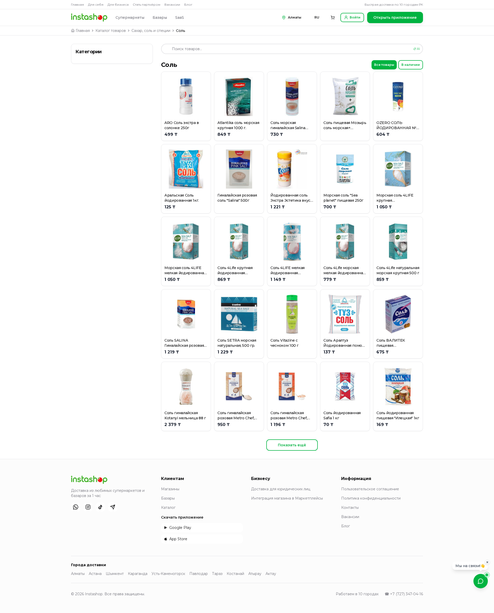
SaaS (179, 17)
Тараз (217, 573)
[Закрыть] (487, 562)
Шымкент (115, 573)
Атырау (254, 573)
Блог (188, 4)
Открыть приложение (395, 17)
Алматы (78, 573)
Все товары (384, 65)
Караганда (137, 573)
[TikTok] (100, 507)
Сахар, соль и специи (150, 30)
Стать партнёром (146, 4)
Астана (95, 573)
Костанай (235, 573)
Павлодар (198, 573)
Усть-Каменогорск (168, 573)
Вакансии (172, 4)
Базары (160, 17)
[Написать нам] (480, 581)
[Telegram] (112, 507)
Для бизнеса (118, 4)
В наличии (410, 65)
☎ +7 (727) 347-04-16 (404, 594)
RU (316, 17)
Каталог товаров (110, 30)
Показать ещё (292, 445)
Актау (271, 573)
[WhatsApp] (75, 507)
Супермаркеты (130, 17)
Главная (77, 4)
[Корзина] (332, 17)
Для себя (95, 4)
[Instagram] (88, 507)
